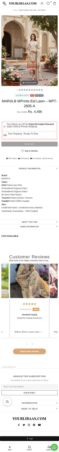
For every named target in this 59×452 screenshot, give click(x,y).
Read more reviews (29, 351)
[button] (27, 344)
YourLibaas (23, 3)
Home (15, 10)
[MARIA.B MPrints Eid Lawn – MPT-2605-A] (17, 90)
